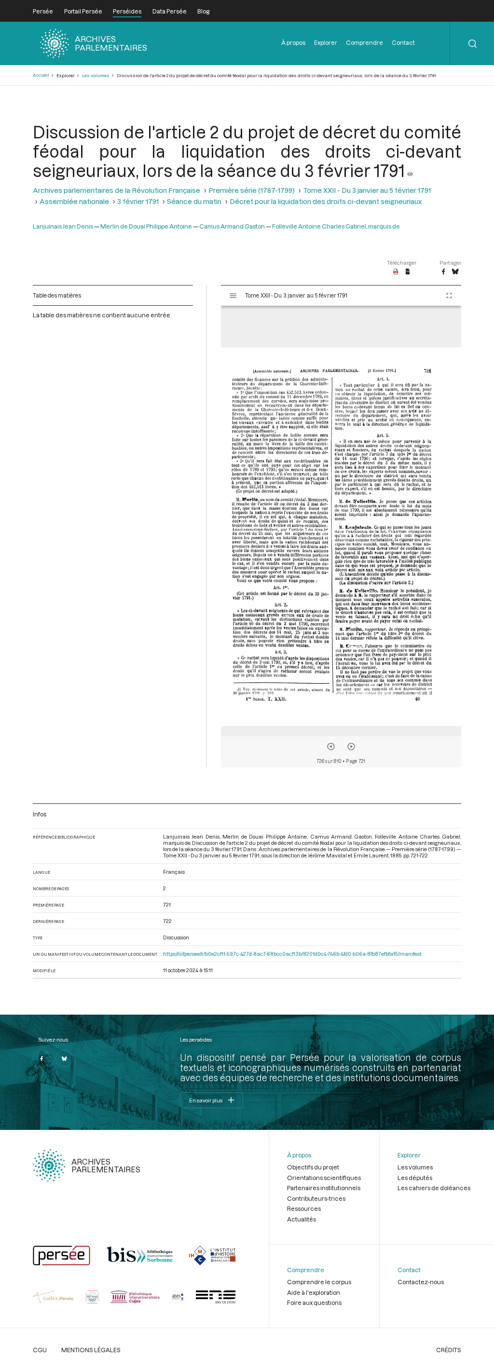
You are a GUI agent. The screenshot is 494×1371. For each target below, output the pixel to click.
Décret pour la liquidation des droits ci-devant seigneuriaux (326, 201)
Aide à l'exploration (313, 1292)
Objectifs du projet (313, 1167)
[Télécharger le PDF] (395, 272)
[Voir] (410, 170)
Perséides (127, 11)
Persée (43, 11)
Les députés (415, 1177)
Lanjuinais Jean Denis (63, 226)
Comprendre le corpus (319, 1281)
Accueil (41, 75)
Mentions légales (91, 1349)
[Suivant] (351, 746)
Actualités (301, 1219)
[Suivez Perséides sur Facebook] (41, 1058)
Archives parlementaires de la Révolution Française (116, 190)
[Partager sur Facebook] (443, 272)
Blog (203, 11)
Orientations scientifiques (324, 1177)
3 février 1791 (138, 201)
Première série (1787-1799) (251, 190)
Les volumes (96, 75)
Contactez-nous (421, 1281)
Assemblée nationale (74, 201)
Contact (403, 42)
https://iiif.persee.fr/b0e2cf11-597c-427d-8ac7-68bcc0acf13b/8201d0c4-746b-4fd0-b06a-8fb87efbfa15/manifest (292, 953)
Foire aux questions (314, 1302)
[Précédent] (331, 746)
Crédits (448, 1349)
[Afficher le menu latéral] (233, 295)
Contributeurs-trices (316, 1198)
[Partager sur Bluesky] (455, 272)
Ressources (304, 1208)
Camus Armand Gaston (232, 226)
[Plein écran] (449, 295)
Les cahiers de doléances (434, 1187)
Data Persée (169, 11)
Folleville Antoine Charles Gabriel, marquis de (336, 226)
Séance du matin (194, 201)
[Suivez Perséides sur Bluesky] (64, 1058)
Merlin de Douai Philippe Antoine (146, 226)
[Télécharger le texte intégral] (408, 272)
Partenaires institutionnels (323, 1187)
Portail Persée (83, 11)
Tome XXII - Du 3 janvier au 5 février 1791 (367, 190)
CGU (40, 1349)
